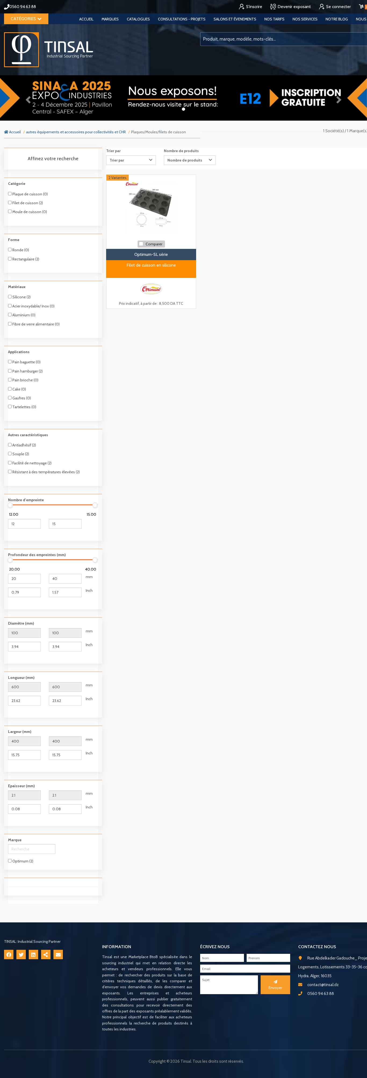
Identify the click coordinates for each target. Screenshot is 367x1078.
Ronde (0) (20, 250)
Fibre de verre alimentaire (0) (36, 324)
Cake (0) (19, 389)
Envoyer (275, 987)
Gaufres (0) (21, 398)
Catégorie (16, 183)
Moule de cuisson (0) (29, 211)
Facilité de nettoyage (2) (32, 463)
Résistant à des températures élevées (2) (46, 472)
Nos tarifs (274, 19)
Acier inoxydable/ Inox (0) (33, 306)
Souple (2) (20, 454)
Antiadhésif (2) (24, 445)
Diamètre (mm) (21, 623)
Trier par (113, 150)
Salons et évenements (235, 19)
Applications (19, 351)
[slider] (10, 505)
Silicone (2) (21, 297)
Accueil (86, 19)
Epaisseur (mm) (21, 785)
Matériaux (17, 286)
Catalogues (138, 19)
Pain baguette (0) (26, 362)
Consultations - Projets (182, 19)
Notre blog (337, 19)
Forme (13, 239)
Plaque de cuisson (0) (30, 194)
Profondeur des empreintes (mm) (37, 554)
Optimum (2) (22, 861)
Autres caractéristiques (28, 434)
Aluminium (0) (23, 315)
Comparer (154, 244)
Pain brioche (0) (25, 380)
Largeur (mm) (19, 731)
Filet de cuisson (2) (27, 202)
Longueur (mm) (21, 677)
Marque (14, 839)
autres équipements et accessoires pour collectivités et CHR (76, 132)
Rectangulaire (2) (25, 259)
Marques (110, 19)
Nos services (305, 19)
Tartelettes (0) (24, 406)
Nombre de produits (181, 150)
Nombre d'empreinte (26, 499)
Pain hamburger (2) (27, 371)
